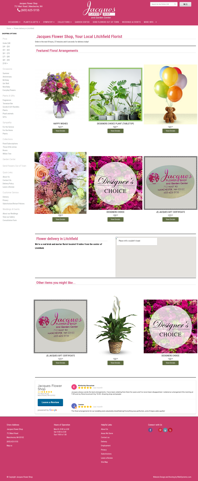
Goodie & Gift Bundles (11, 107)
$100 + (5, 63)
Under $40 (6, 43)
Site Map (104, 462)
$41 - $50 (6, 46)
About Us (6, 177)
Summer (6, 73)
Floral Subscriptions (10, 144)
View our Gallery (9, 217)
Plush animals (8, 114)
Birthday (6, 80)
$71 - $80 (6, 57)
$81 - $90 (6, 60)
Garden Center (82, 22)
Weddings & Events (131, 22)
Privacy (5, 200)
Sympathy (48, 22)
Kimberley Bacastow (86, 386)
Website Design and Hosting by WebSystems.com (172, 477)
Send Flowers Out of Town (106, 22)
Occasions (13, 22)
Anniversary (7, 77)
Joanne (81, 404)
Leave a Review (8, 187)
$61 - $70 (6, 53)
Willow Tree (7, 154)
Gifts (5, 117)
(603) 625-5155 (29, 10)
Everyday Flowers (9, 90)
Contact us (105, 437)
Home (9, 28)
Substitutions (106, 454)
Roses (5, 150)
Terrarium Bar (8, 103)
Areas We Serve (107, 433)
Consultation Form (10, 220)
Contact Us (7, 180)
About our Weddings (10, 214)
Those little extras (10, 147)
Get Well (6, 83)
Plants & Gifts (31, 22)
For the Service (8, 127)
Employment (106, 446)
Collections (64, 22)
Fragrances (7, 100)
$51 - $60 (6, 50)
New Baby (6, 87)
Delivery (6, 197)
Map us (9, 446)
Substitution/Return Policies (14, 204)
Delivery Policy (8, 183)
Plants (5, 110)
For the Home (8, 130)
